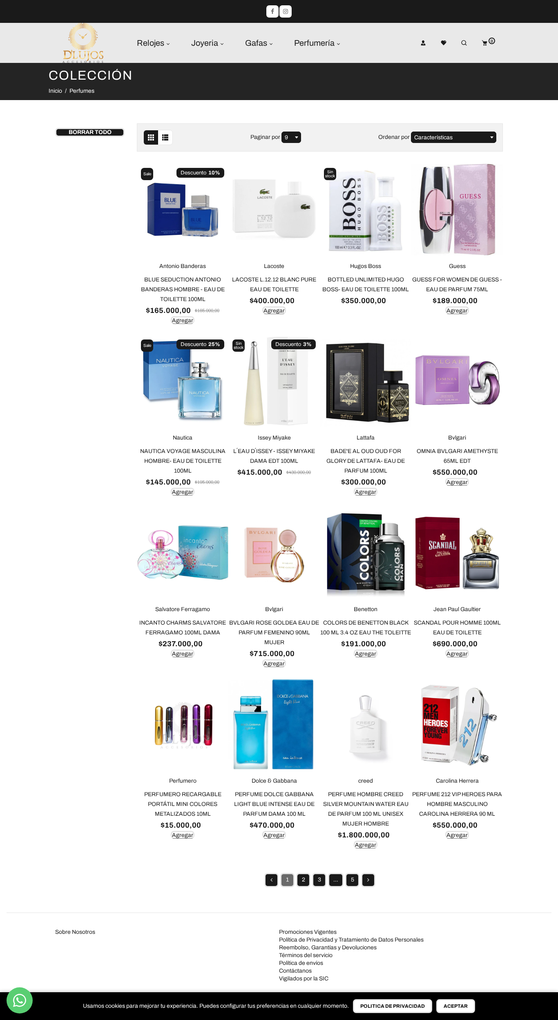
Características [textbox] (433, 137)
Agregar (182, 320)
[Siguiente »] (368, 880)
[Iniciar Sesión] (417, 43)
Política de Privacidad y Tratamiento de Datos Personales (351, 940)
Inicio (55, 91)
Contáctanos (295, 971)
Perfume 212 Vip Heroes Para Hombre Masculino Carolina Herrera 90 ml (457, 804)
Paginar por (265, 137)
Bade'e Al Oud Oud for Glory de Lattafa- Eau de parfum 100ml (365, 461)
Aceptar (456, 1006)
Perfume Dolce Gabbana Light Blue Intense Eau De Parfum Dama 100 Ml (274, 804)
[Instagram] (285, 11)
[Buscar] (458, 43)
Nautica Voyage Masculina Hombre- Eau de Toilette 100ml (182, 461)
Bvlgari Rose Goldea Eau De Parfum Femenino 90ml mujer (274, 632)
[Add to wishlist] (145, 169)
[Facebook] (272, 11)
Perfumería (315, 42)
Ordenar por (394, 137)
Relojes (151, 42)
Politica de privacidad (392, 1006)
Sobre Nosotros (75, 932)
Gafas (257, 42)
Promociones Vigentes (308, 932)
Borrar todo (90, 132)
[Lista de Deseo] (438, 43)
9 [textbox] (286, 137)
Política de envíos (301, 963)
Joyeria (205, 42)
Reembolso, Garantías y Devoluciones (328, 947)
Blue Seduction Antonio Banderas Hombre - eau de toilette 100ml (183, 289)
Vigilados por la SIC (303, 978)
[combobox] (291, 137)
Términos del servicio (306, 955)
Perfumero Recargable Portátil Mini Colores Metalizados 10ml (182, 804)
